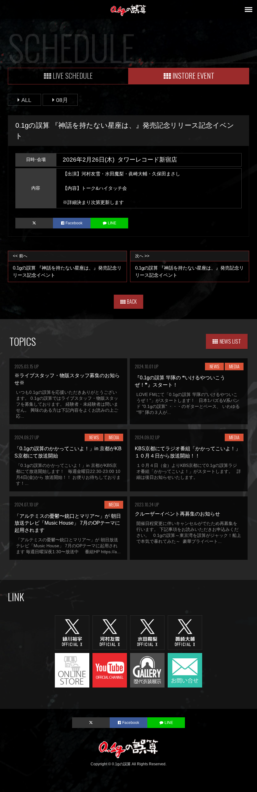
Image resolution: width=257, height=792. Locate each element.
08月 (62, 100)
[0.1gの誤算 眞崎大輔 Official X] (185, 632)
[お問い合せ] (185, 669)
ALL (26, 100)
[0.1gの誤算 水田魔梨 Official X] (147, 632)
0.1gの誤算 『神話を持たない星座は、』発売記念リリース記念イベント (67, 266)
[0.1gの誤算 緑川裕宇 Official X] (72, 632)
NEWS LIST (230, 341)
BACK (132, 301)
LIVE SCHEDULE (73, 75)
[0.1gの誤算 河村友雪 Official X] (109, 632)
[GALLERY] (147, 669)
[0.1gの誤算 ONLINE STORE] (72, 669)
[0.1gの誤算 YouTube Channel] (109, 669)
